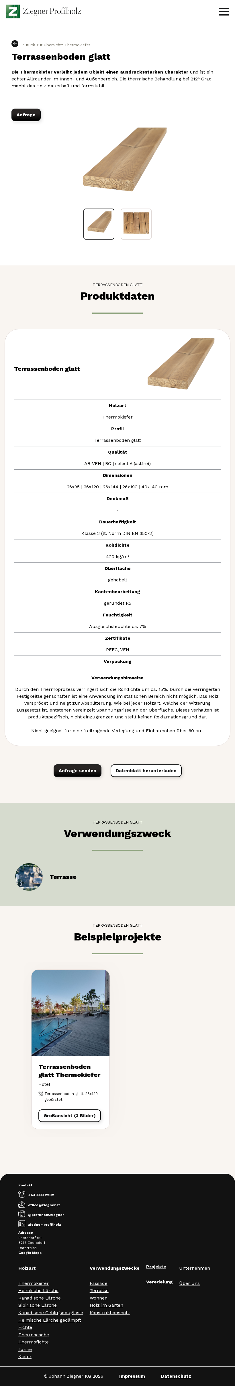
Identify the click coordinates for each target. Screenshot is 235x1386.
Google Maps (30, 1253)
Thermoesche (33, 1334)
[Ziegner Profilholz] (43, 11)
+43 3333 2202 (41, 1195)
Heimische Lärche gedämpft (49, 1320)
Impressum (132, 1376)
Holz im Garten (106, 1305)
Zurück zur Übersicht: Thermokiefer (55, 45)
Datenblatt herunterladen (146, 770)
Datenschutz (176, 1376)
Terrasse (99, 1290)
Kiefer (25, 1356)
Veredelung (159, 1282)
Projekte (156, 1266)
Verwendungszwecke (115, 1268)
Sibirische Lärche (37, 1305)
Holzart (27, 1268)
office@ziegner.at (44, 1205)
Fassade (98, 1283)
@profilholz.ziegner (46, 1215)
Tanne (25, 1349)
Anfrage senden (77, 770)
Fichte (25, 1327)
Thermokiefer (33, 1283)
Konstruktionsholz (110, 1312)
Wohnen (98, 1298)
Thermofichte (33, 1342)
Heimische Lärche (38, 1290)
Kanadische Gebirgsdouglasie (50, 1312)
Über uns (189, 1283)
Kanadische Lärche (39, 1298)
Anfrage (26, 114)
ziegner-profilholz (44, 1225)
